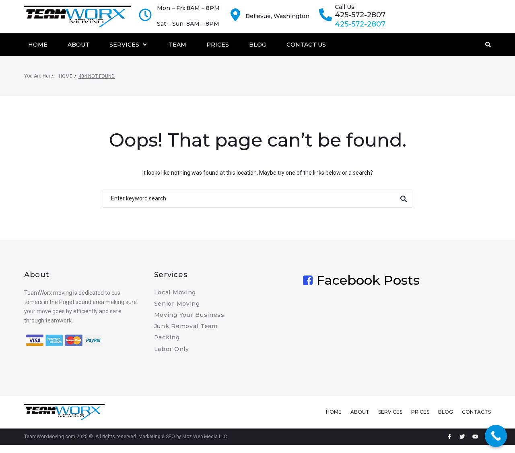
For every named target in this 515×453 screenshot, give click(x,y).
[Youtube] (475, 436)
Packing (167, 337)
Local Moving (175, 292)
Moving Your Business (189, 314)
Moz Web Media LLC (204, 436)
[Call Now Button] (496, 436)
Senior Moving (177, 303)
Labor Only (171, 349)
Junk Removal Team (186, 326)
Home (65, 76)
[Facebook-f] (449, 436)
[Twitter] (462, 436)
